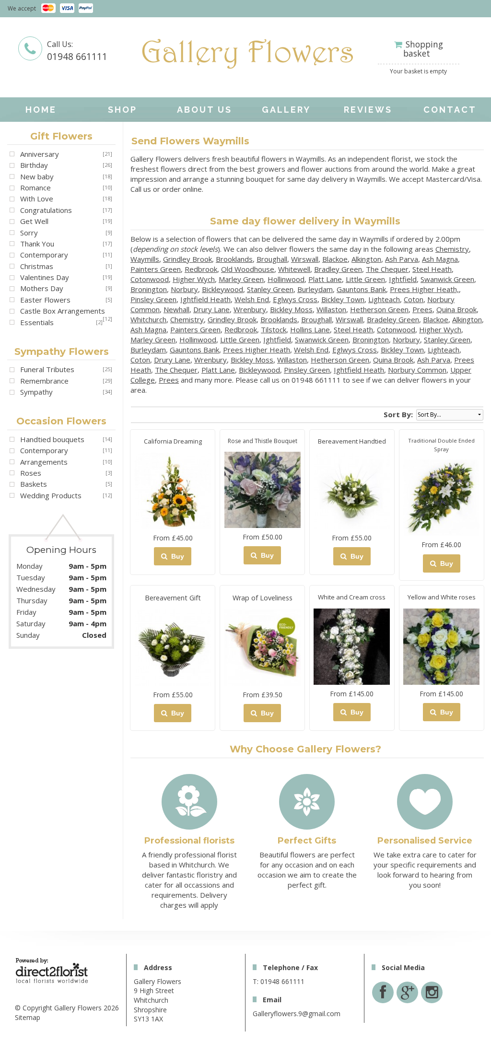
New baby (37, 176)
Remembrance (44, 381)
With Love (36, 198)
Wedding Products (51, 495)
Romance (35, 187)
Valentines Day (44, 277)
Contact (450, 110)
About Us (204, 110)
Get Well (34, 221)
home (41, 110)
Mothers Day (41, 288)
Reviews (368, 110)
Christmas (36, 266)
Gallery (286, 110)
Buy (175, 556)
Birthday (34, 165)
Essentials (37, 322)
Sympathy (36, 392)
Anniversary (39, 154)
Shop (122, 110)
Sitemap (27, 1017)
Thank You (37, 243)
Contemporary (44, 254)
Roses (30, 473)
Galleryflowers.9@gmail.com (296, 1013)
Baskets (33, 484)
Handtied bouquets (52, 439)
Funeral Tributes (47, 369)
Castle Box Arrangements (62, 311)
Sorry (29, 232)
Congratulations (46, 210)
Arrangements (44, 462)
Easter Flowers (45, 300)
